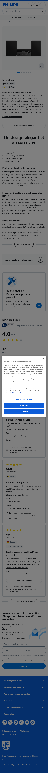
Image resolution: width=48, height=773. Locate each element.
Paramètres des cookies (23, 399)
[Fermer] (41, 358)
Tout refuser (23, 405)
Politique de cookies (25, 393)
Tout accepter (23, 411)
